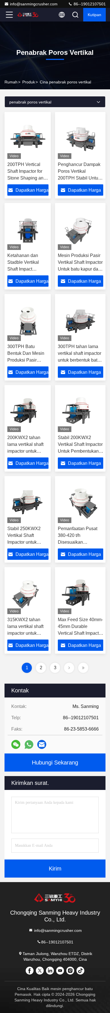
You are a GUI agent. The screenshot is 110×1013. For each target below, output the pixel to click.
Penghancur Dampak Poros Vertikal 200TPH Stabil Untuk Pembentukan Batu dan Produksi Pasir (79, 178)
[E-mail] (41, 744)
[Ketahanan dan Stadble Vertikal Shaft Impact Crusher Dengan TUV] (28, 228)
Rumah (11, 82)
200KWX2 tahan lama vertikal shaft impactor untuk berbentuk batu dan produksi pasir (26, 451)
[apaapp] (29, 744)
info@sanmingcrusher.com (34, 4)
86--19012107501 (89, 4)
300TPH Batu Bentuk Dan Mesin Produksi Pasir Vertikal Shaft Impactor (25, 360)
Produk (28, 82)
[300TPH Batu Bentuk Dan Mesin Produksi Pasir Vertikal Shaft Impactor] (28, 319)
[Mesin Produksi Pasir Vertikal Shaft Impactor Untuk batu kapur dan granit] (80, 228)
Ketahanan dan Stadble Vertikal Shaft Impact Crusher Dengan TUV (24, 269)
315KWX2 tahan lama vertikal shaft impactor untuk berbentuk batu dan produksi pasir (26, 633)
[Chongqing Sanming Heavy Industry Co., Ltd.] (28, 14)
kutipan (94, 14)
